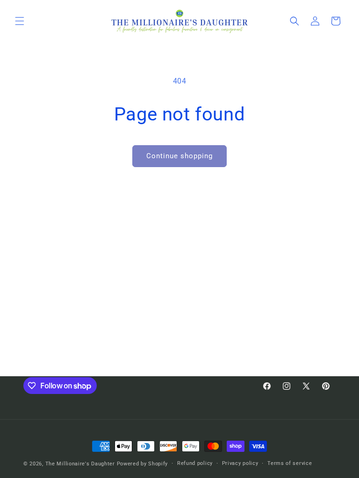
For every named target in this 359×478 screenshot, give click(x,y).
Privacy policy (240, 463)
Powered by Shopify (142, 464)
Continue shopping (179, 156)
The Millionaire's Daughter (80, 464)
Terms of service (289, 463)
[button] (19, 21)
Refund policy (195, 463)
